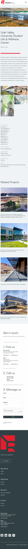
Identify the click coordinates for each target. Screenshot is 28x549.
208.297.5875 (10, 380)
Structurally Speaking (5, 492)
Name (4, 393)
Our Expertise (6, 461)
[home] (8, 2)
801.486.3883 (10, 378)
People (2, 471)
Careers (2, 503)
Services (2, 484)
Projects (2, 482)
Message (5, 402)
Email (4, 397)
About (2, 473)
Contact (2, 505)
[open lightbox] (7, 90)
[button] (25, 2)
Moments (3, 495)
